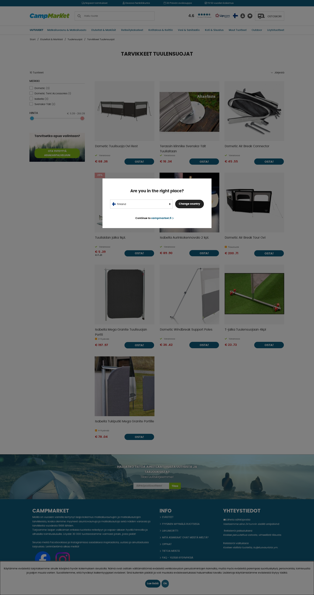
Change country (189, 204)
